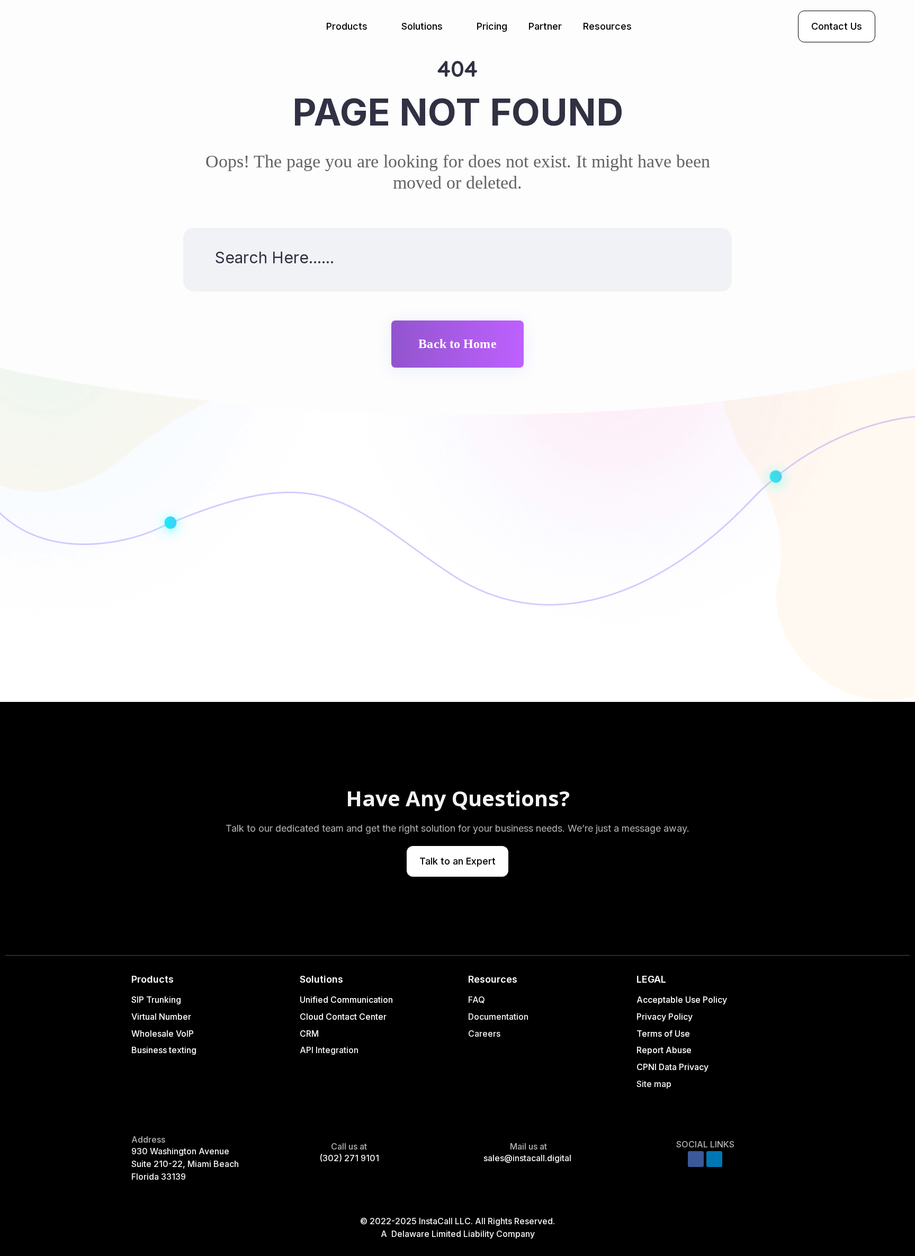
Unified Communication (346, 999)
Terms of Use (663, 1033)
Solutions (422, 26)
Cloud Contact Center (343, 1016)
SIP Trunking (156, 999)
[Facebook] (696, 1159)
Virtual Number (161, 1016)
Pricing (492, 26)
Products (346, 26)
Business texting (163, 1050)
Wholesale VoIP (162, 1033)
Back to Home (457, 344)
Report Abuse (664, 1050)
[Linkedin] (714, 1159)
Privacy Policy (664, 1016)
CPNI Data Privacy (672, 1067)
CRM (310, 1033)
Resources (607, 26)
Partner (545, 26)
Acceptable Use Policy (681, 999)
